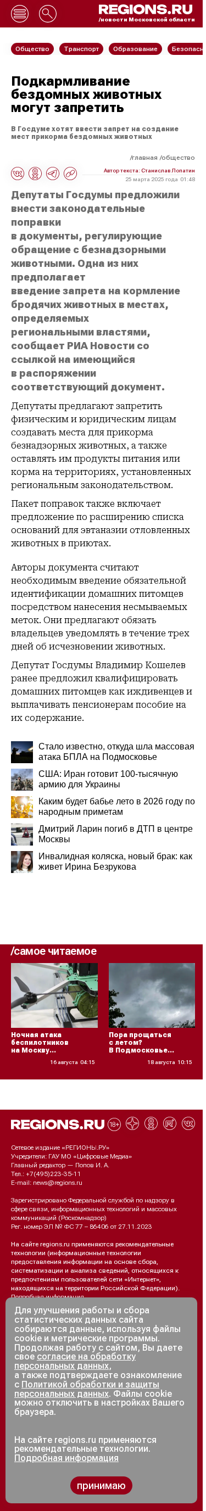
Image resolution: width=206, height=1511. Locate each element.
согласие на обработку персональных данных (75, 1361)
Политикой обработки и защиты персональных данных (86, 1389)
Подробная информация (47, 1297)
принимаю (101, 1485)
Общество (178, 157)
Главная (145, 157)
